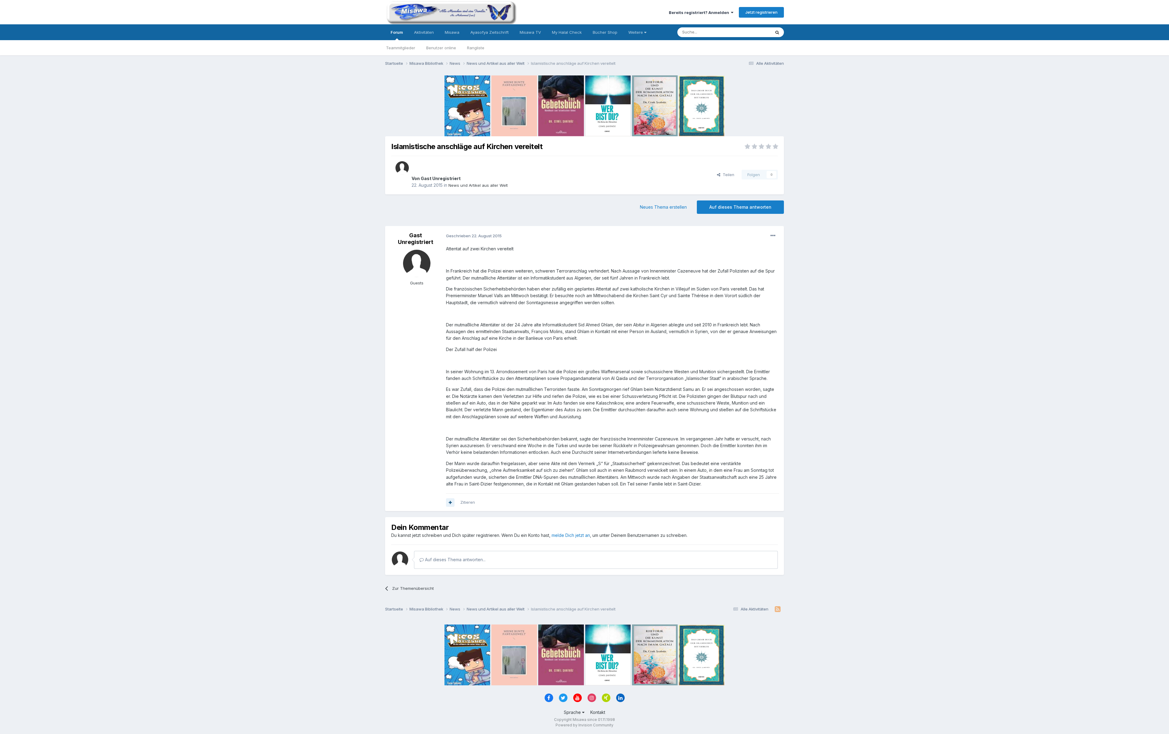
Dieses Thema (749, 32)
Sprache (573, 712)
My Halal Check (567, 32)
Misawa (452, 32)
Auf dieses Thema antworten (740, 207)
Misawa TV (530, 32)
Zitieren (467, 502)
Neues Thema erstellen (663, 207)
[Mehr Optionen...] (773, 235)
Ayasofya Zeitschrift (489, 32)
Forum (397, 32)
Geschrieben (474, 235)
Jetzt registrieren (761, 12)
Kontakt (597, 712)
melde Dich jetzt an (571, 535)
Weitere (636, 32)
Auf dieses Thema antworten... (455, 559)
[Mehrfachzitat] (450, 502)
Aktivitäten (424, 32)
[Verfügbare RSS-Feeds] (777, 609)
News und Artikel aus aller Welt (478, 185)
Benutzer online (441, 47)
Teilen (727, 174)
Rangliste (475, 47)
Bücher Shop (605, 32)
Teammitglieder (400, 47)
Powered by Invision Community (584, 725)
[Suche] (777, 32)
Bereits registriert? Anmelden (700, 12)
